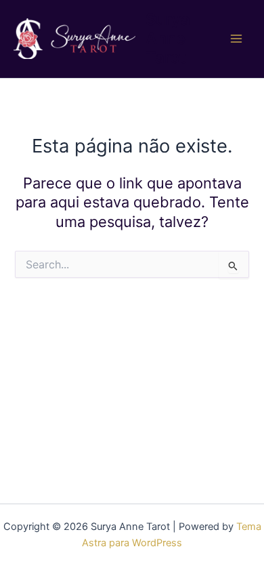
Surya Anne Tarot (168, 38)
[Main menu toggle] (236, 38)
